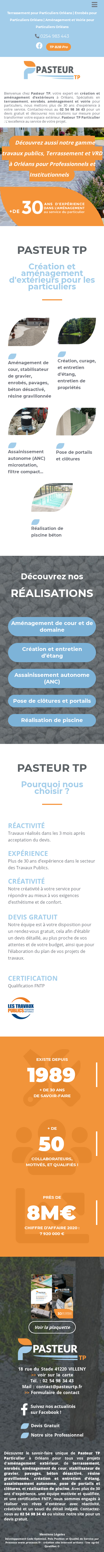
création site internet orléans (63, 1542)
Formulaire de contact (52, 1392)
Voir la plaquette (52, 1327)
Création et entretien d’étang (52, 652)
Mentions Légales (52, 1534)
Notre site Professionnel (56, 1435)
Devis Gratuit (44, 1426)
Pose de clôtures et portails (52, 701)
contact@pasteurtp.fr (59, 1387)
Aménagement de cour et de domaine (52, 626)
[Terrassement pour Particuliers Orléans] (52, 70)
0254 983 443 (54, 36)
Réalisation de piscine (52, 720)
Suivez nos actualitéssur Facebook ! (53, 1409)
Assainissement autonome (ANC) (52, 678)
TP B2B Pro (58, 47)
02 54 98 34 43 (58, 1381)
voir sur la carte (52, 1375)
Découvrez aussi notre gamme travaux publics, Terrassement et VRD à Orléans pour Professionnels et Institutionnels (52, 158)
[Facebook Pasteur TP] (39, 47)
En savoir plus (28, 336)
